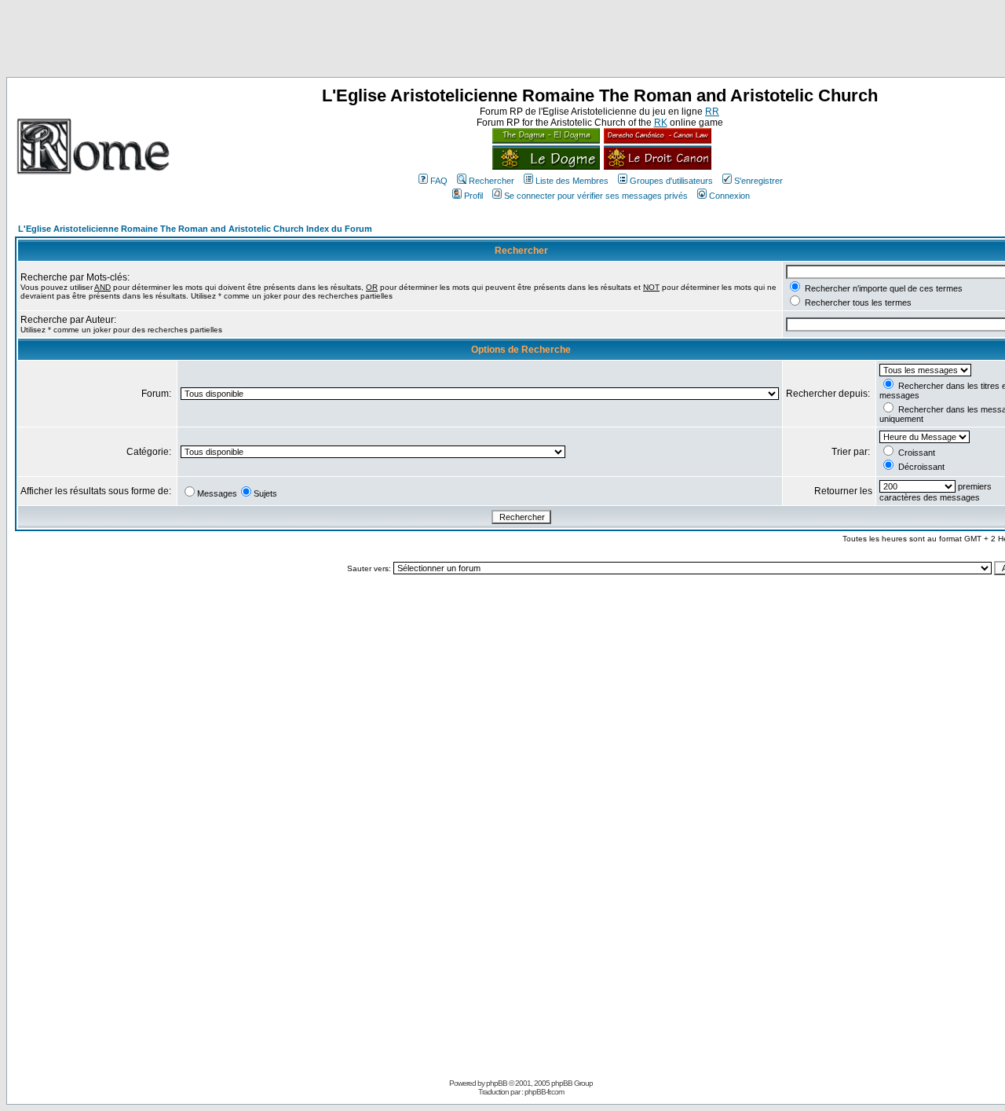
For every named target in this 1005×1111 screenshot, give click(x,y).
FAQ (439, 180)
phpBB (496, 1083)
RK (660, 122)
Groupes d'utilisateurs (671, 180)
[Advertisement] (502, 41)
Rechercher (491, 180)
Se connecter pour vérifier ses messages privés (596, 195)
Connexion (729, 195)
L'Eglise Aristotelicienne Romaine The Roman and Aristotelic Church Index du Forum (195, 228)
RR (712, 111)
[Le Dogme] (546, 166)
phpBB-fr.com (544, 1091)
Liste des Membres (571, 180)
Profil (473, 195)
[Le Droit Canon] (655, 166)
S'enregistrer (758, 180)
